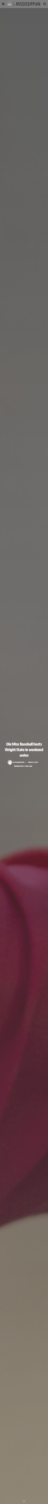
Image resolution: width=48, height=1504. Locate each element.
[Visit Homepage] (24, 4)
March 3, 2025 (33, 762)
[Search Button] (44, 4)
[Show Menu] (3, 4)
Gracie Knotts (19, 762)
